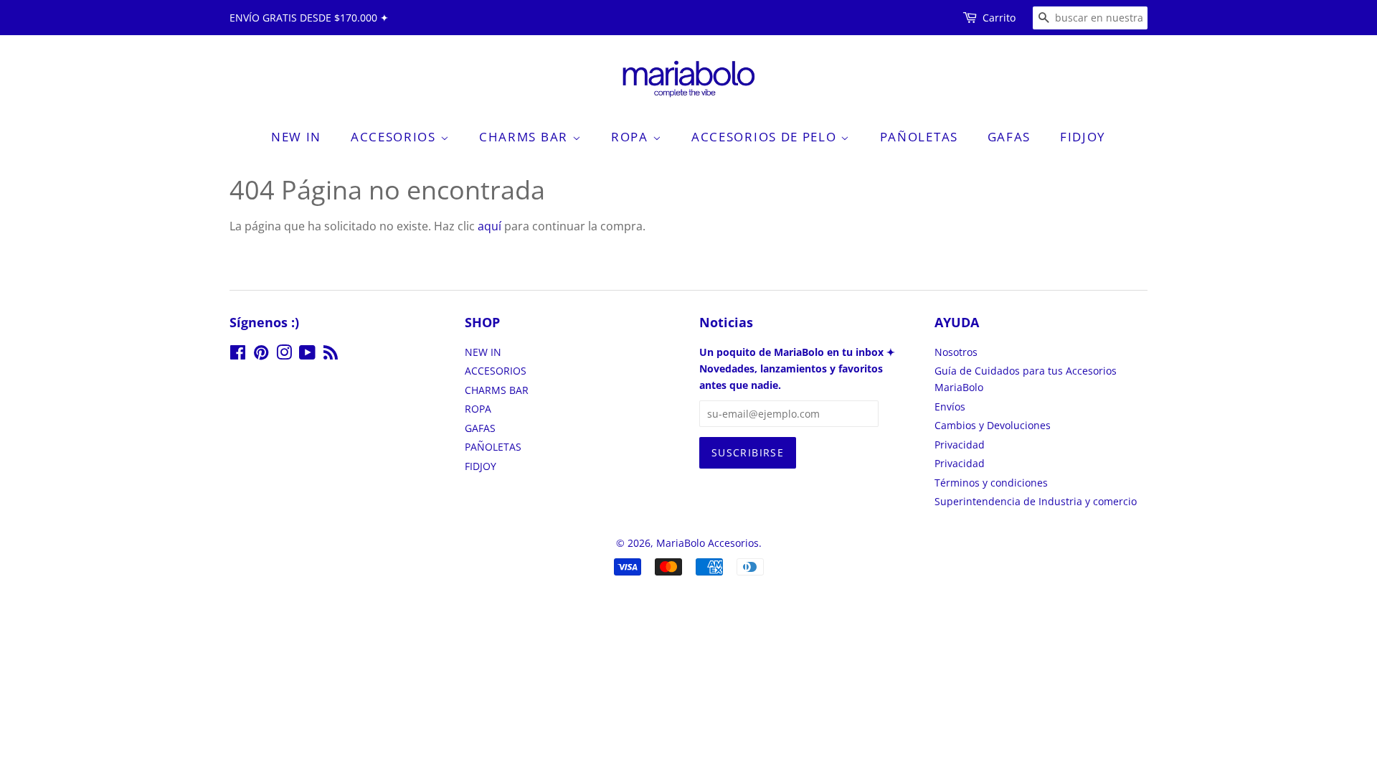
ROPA (632, 136)
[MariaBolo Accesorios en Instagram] (284, 355)
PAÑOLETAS (919, 136)
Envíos (949, 406)
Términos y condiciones (991, 482)
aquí (489, 226)
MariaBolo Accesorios (707, 543)
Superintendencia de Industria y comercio (1035, 501)
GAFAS (1009, 136)
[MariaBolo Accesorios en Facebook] (238, 355)
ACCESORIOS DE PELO (766, 136)
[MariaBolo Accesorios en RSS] (331, 355)
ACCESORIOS (395, 136)
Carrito (999, 17)
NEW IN (296, 136)
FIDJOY (1083, 136)
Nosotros (956, 352)
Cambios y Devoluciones (992, 425)
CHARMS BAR (525, 136)
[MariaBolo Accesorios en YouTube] (307, 355)
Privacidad (959, 444)
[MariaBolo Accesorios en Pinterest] (261, 355)
